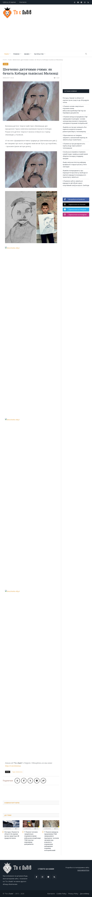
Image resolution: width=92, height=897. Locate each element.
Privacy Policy (73, 894)
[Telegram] (48, 877)
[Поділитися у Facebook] (23, 780)
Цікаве (26, 54)
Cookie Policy (61, 894)
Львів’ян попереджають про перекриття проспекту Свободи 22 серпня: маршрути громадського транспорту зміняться (75, 174)
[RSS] (54, 877)
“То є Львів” (9, 894)
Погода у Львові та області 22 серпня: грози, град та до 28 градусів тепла (11, 835)
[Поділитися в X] (30, 780)
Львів (6, 54)
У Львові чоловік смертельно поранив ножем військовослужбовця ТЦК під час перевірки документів (32, 838)
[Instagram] (42, 877)
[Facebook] (36, 877)
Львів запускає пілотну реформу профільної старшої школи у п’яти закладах (75, 164)
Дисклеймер (84, 894)
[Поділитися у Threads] (17, 780)
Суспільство (39, 54)
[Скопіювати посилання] (43, 780)
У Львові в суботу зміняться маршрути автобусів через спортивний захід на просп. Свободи (76, 183)
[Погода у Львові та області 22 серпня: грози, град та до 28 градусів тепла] (11, 825)
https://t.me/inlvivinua (13, 766)
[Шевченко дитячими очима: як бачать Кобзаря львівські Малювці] (31, 101)
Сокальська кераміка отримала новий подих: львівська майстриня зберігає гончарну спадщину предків (75, 155)
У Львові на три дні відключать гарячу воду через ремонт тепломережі (74, 146)
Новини (16, 54)
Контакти (23, 2)
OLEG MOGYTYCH (83, 870)
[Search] (86, 54)
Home (5, 60)
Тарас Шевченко (17, 772)
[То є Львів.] (17, 12)
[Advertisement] (61, 35)
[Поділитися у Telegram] (36, 780)
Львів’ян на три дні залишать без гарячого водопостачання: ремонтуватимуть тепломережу (75, 129)
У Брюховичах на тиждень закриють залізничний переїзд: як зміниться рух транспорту (75, 137)
